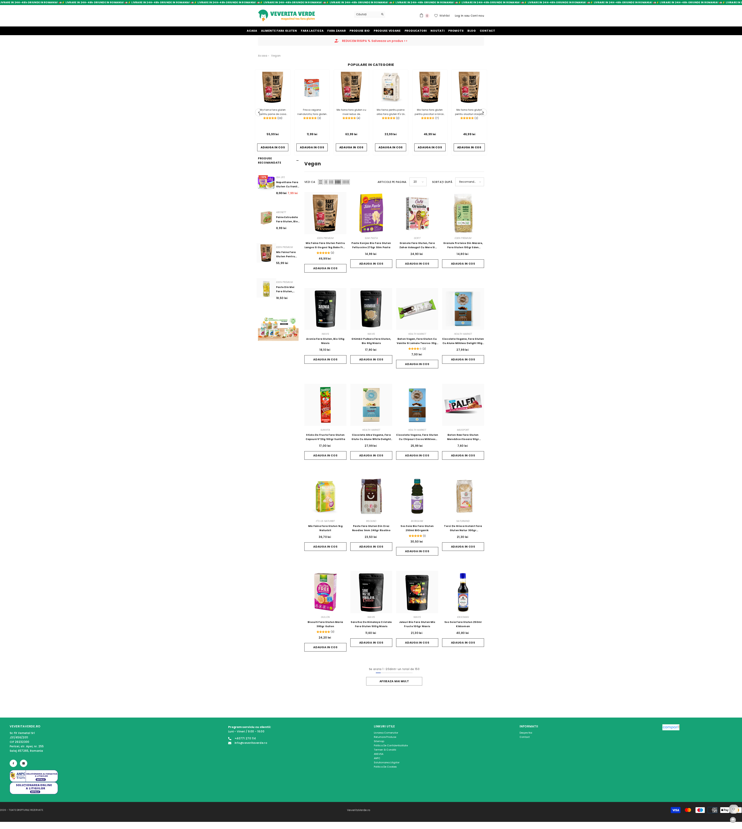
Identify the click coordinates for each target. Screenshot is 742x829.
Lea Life (280, 177)
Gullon (325, 617)
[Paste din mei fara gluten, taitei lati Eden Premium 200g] (266, 288)
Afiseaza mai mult (394, 681)
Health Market (417, 334)
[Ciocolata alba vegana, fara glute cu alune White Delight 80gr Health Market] (371, 405)
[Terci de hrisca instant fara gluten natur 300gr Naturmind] (463, 496)
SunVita (325, 429)
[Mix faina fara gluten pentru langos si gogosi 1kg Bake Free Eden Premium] (325, 213)
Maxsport (463, 429)
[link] (278, 328)
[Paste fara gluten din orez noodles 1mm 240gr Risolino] (371, 496)
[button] (320, 181)
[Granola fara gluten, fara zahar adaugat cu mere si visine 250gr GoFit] (417, 213)
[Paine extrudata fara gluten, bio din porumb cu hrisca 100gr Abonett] (266, 218)
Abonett (281, 212)
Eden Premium (284, 247)
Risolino (371, 521)
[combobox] (366, 14)
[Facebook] (13, 763)
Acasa (262, 56)
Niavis (325, 334)
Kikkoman (463, 617)
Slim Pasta (371, 238)
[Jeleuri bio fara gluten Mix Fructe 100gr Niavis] (417, 592)
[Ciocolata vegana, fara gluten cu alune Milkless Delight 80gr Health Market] (463, 309)
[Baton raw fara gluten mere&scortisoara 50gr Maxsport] (463, 405)
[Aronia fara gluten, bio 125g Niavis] (325, 309)
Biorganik (417, 521)
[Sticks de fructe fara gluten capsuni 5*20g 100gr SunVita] (325, 405)
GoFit (417, 238)
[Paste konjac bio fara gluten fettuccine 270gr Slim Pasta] (371, 213)
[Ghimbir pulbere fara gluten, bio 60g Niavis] (371, 309)
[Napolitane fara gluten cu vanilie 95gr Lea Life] (266, 183)
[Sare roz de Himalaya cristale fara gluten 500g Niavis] (371, 592)
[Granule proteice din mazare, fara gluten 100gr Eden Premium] (463, 213)
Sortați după (442, 182)
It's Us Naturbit (325, 521)
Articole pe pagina (392, 182)
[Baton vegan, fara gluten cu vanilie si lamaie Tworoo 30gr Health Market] (417, 309)
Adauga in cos (325, 268)
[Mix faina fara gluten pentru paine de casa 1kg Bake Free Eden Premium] (266, 253)
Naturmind (463, 521)
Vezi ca (309, 182)
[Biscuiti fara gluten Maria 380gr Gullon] (325, 592)
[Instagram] (23, 763)
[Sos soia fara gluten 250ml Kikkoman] (463, 592)
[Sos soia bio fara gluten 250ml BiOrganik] (417, 496)
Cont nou (477, 16)
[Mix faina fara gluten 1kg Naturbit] (325, 496)
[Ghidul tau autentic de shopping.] (670, 747)
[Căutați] (369, 14)
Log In (459, 16)
